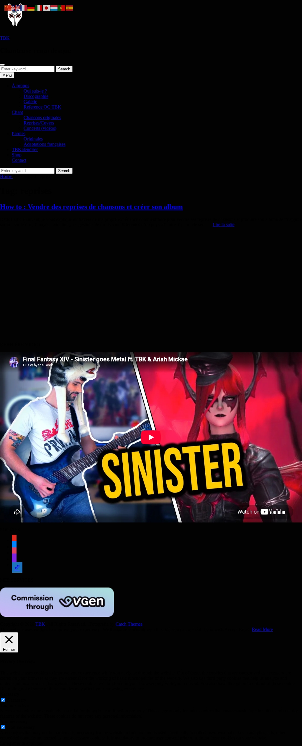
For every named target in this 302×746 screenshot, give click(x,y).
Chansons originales (42, 117)
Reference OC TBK (42, 106)
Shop (17, 154)
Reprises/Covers (39, 122)
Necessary (16, 700)
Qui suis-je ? (35, 90)
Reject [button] (245, 629)
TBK (5, 38)
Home (6, 176)
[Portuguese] (62, 7)
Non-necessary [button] (14, 721)
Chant (17, 112)
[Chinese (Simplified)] (8, 7)
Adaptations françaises (44, 144)
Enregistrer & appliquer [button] (22, 743)
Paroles (18, 133)
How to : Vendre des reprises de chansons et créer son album (91, 207)
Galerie (30, 101)
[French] (23, 7)
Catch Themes (129, 624)
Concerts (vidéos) (40, 128)
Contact (19, 160)
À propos (20, 85)
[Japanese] (46, 7)
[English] (16, 7)
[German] (31, 7)
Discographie (36, 96)
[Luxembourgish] (54, 7)
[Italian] (39, 7)
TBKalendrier (25, 149)
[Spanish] (69, 7)
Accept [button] (231, 629)
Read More (262, 629)
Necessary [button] (9, 694)
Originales (33, 138)
